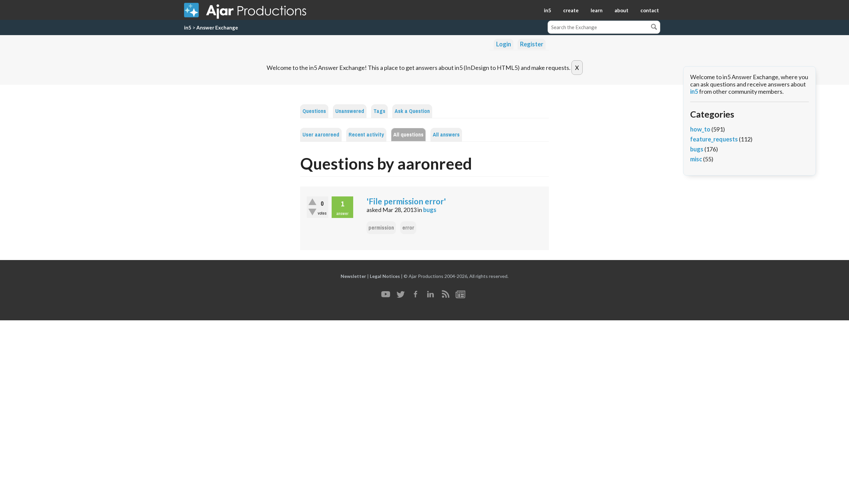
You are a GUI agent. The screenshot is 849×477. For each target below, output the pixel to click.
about (621, 10)
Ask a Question (412, 111)
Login (503, 44)
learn (597, 10)
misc (696, 159)
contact (649, 10)
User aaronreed (320, 135)
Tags (379, 111)
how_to (700, 129)
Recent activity (366, 135)
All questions (408, 135)
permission (381, 228)
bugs (429, 209)
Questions (314, 111)
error (408, 228)
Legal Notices (385, 276)
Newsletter (353, 276)
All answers (446, 135)
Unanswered (349, 111)
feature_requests (714, 139)
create (571, 10)
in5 (547, 10)
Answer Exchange (217, 27)
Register (531, 44)
